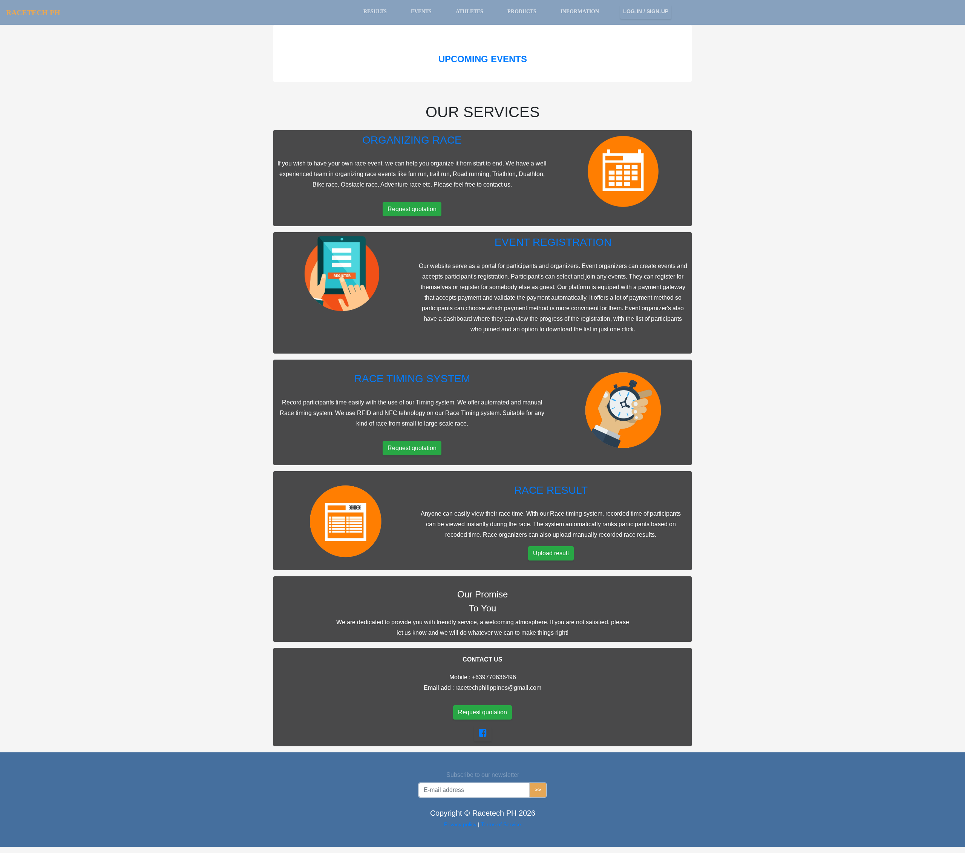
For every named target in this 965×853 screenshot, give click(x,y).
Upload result (551, 553)
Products (521, 11)
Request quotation (412, 209)
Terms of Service (501, 824)
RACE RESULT (551, 490)
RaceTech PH (33, 12)
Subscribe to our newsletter (482, 775)
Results (375, 11)
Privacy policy (461, 824)
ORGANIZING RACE (412, 140)
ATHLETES (469, 11)
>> (538, 790)
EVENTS (421, 11)
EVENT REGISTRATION (553, 242)
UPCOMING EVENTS (482, 59)
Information (580, 11)
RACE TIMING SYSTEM (412, 378)
